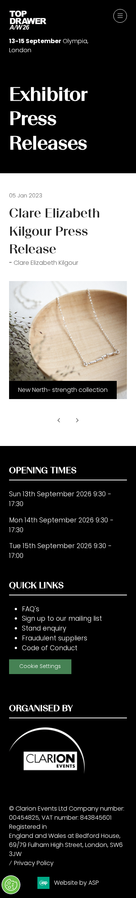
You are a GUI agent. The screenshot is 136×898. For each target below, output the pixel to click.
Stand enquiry (44, 628)
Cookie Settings (40, 666)
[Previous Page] (58, 420)
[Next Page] (77, 420)
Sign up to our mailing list (62, 618)
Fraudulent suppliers (54, 638)
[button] (120, 16)
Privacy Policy (34, 863)
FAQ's (30, 609)
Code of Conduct (49, 648)
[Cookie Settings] (11, 884)
